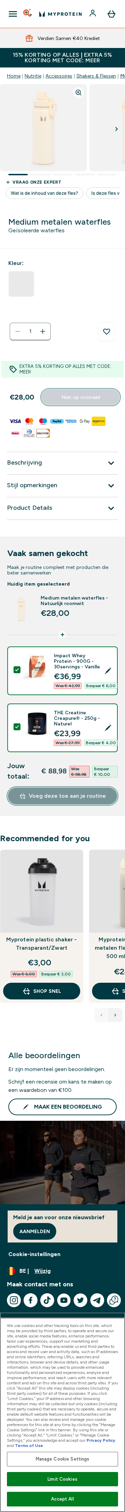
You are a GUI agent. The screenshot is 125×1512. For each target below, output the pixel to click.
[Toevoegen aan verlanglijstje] (106, 331)
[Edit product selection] (108, 670)
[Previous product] (101, 1015)
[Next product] (115, 1015)
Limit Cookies (62, 1479)
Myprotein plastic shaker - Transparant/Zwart (41, 943)
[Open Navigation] (12, 14)
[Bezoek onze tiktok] (47, 1300)
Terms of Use (29, 1445)
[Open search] (28, 14)
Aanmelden (34, 1231)
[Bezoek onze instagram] (14, 1300)
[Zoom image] (78, 92)
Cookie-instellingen (34, 1254)
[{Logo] (60, 14)
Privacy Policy (100, 1440)
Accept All (62, 1499)
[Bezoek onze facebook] (31, 1300)
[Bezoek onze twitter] (81, 1300)
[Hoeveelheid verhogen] (42, 331)
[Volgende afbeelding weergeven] (116, 129)
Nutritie (33, 76)
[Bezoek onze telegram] (97, 1300)
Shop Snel (47, 991)
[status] (30, 331)
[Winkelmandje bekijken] (111, 14)
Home (13, 76)
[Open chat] (114, 1300)
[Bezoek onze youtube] (64, 1300)
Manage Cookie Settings (63, 1459)
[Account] (93, 14)
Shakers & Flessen (96, 76)
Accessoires (58, 76)
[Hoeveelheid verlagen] (17, 331)
